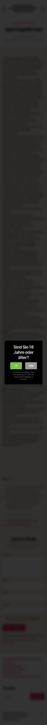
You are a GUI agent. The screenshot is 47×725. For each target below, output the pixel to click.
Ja (16, 365)
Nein (31, 365)
